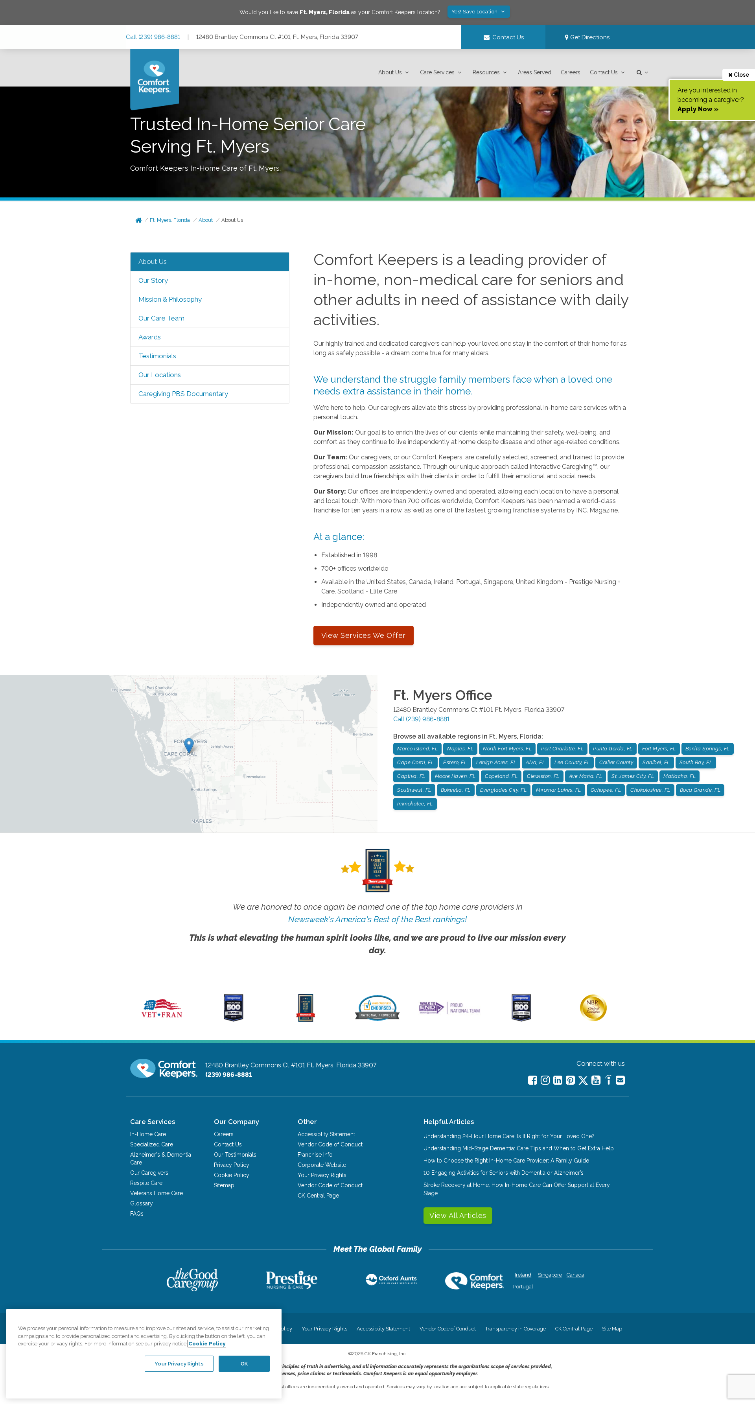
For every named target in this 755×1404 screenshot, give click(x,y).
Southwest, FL (414, 790)
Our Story (153, 280)
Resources (486, 72)
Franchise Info (315, 1155)
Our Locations (159, 375)
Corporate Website (322, 1165)
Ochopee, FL (606, 790)
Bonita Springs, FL (707, 749)
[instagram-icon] (545, 1080)
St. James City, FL (632, 776)
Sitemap (224, 1185)
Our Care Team (161, 318)
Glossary (141, 1203)
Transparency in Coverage (515, 1329)
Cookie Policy (231, 1175)
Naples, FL (460, 749)
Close (741, 75)
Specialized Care (151, 1144)
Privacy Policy (231, 1165)
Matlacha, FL (679, 776)
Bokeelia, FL (456, 790)
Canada (575, 1275)
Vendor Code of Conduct (330, 1144)
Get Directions (589, 37)
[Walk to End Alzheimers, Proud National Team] (449, 1014)
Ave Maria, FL (585, 776)
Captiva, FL (411, 776)
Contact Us (604, 72)
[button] (394, 72)
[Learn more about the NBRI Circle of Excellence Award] (593, 1019)
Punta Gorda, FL (613, 749)
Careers (570, 72)
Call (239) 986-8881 (153, 37)
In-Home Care (148, 1134)
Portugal (523, 1287)
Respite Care (146, 1183)
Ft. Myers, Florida (170, 220)
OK (244, 1363)
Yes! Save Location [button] (475, 12)
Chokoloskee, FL (650, 790)
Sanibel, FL (656, 762)
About (206, 220)
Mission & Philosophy (170, 299)
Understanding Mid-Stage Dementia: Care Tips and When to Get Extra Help (519, 1148)
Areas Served (534, 72)
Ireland (523, 1275)
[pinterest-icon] (570, 1080)
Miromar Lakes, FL (558, 790)
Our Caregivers (149, 1173)
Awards (149, 337)
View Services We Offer (363, 635)
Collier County (616, 762)
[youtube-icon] (595, 1080)
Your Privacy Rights (322, 1175)
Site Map (612, 1329)
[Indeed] (608, 1081)
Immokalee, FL (415, 804)
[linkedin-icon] (557, 1080)
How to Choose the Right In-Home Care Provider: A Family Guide (506, 1160)
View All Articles (457, 1215)
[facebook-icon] (532, 1080)
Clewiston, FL (543, 776)
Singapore (549, 1275)
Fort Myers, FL (659, 749)
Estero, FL (455, 762)
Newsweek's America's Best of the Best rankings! (377, 919)
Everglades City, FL (503, 790)
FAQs (137, 1214)
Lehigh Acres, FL (496, 762)
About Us (390, 72)
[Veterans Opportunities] (162, 1020)
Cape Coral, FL (415, 762)
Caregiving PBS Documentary (183, 394)
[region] (144, 1353)
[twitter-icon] (583, 1081)
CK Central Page (318, 1195)
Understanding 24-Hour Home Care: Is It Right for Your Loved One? (509, 1136)
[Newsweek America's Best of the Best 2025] (305, 1020)
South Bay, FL (696, 762)
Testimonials (157, 356)
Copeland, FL (501, 776)
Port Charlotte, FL (562, 749)
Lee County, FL (572, 762)
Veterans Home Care (156, 1193)
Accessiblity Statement (326, 1134)
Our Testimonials (235, 1155)
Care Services (437, 72)
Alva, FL (535, 762)
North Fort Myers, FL (507, 749)
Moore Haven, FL (455, 776)
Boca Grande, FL (700, 790)
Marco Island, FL (417, 749)
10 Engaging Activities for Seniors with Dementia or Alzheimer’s (504, 1173)
